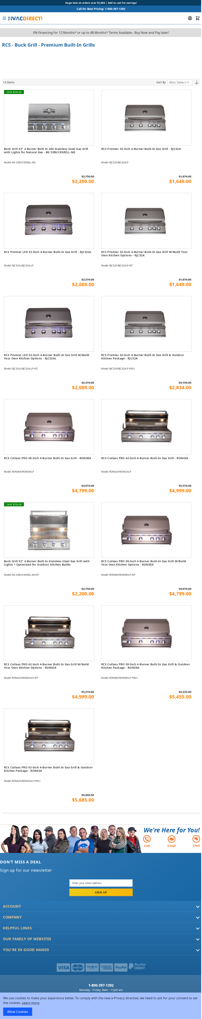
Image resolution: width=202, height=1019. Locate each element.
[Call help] (147, 841)
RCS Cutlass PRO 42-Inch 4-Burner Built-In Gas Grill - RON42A (144, 458)
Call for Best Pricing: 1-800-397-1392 (101, 9)
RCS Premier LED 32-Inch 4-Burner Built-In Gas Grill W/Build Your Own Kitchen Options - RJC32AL (46, 356)
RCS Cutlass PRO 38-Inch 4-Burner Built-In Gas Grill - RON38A (47, 458)
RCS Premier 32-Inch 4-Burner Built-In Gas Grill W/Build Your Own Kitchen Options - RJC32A (144, 253)
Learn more (30, 1003)
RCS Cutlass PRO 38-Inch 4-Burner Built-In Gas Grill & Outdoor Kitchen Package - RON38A (145, 666)
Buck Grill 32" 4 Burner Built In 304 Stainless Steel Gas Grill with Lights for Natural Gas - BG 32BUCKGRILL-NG (46, 150)
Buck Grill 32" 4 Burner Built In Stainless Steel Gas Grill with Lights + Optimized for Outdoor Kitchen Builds (47, 562)
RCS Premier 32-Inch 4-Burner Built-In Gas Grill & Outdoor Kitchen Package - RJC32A (142, 356)
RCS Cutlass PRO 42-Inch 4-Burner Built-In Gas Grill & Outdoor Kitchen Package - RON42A (48, 769)
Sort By (161, 82)
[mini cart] (197, 18)
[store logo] (25, 18)
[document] (101, 1006)
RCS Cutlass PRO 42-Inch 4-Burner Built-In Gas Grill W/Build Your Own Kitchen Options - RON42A (46, 666)
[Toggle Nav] (4, 18)
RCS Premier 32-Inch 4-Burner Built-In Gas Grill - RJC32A (141, 149)
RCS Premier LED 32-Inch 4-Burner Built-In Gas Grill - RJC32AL (48, 252)
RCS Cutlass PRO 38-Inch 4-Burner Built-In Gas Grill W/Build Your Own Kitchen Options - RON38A (143, 562)
